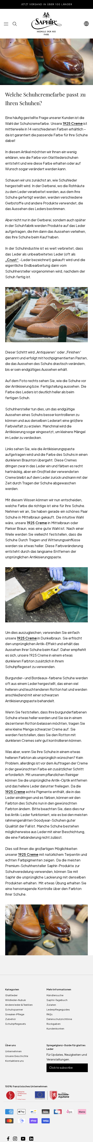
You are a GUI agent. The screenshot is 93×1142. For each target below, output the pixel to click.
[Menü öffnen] (6, 24)
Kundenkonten (55, 1028)
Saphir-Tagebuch (56, 1000)
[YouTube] (23, 1138)
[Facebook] (8, 1138)
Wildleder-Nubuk (15, 1000)
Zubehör (10, 1019)
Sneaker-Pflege (14, 1014)
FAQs (49, 1014)
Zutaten (51, 1004)
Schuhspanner (14, 1009)
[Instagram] (15, 1138)
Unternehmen (13, 1051)
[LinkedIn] (31, 1138)
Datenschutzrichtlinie (59, 1019)
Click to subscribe (61, 1067)
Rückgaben (53, 1023)
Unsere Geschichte (16, 1056)
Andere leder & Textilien (19, 1004)
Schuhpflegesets (15, 1023)
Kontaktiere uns (14, 1060)
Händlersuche (54, 995)
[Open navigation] (86, 24)
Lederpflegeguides (58, 1009)
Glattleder (11, 995)
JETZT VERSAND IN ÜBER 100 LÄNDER (46, 4)
